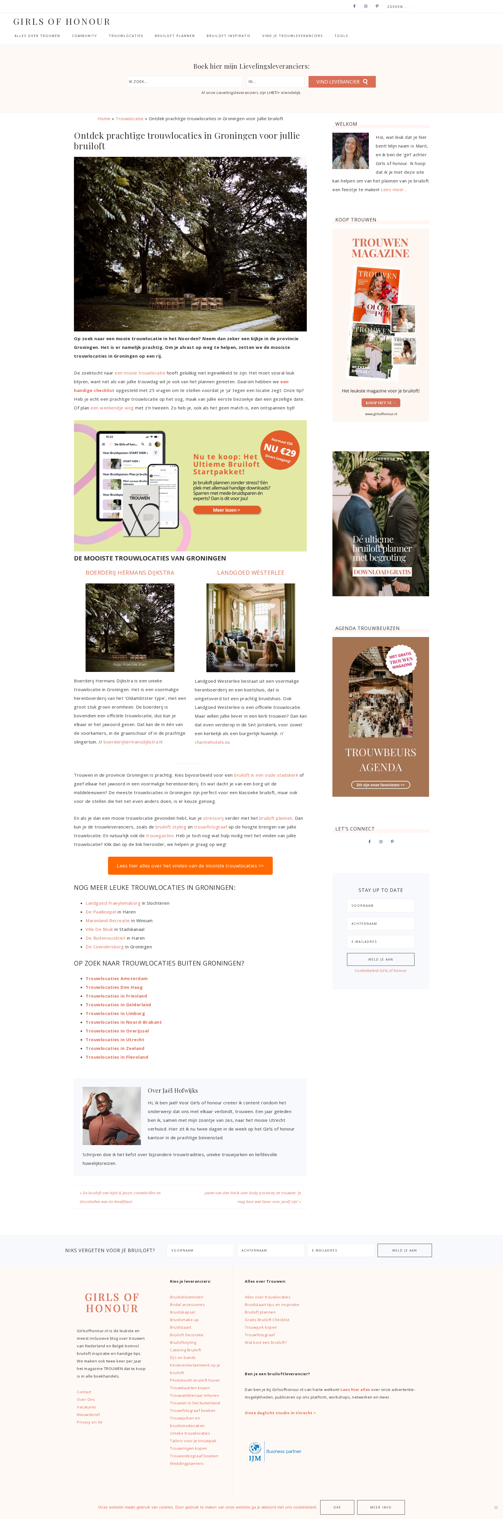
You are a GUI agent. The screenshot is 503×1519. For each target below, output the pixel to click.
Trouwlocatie (130, 118)
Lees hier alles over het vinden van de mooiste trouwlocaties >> (190, 866)
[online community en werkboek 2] (190, 550)
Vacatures (86, 1407)
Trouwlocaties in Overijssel (117, 1031)
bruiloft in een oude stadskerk (266, 775)
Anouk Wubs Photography (255, 664)
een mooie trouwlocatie (140, 373)
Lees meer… (394, 189)
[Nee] (496, 1507)
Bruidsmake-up (184, 1319)
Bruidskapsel (182, 1312)
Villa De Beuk (100, 929)
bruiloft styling (170, 827)
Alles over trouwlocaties (268, 1297)
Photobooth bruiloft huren (195, 1380)
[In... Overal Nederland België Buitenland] (275, 82)
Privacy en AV (90, 1422)
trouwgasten (159, 835)
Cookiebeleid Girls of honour (381, 970)
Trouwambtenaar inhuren (194, 1395)
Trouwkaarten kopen (190, 1387)
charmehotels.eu (212, 742)
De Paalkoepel (101, 912)
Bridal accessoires (187, 1304)
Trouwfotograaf (260, 1334)
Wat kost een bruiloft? (266, 1342)
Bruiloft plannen (260, 1312)
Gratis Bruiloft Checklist (267, 1319)
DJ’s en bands (183, 1357)
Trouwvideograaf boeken (194, 1455)
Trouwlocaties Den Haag (114, 987)
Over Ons (86, 1399)
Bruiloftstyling (183, 1342)
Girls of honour (62, 21)
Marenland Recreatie (108, 920)
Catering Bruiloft (185, 1350)
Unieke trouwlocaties (190, 1433)
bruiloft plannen (276, 818)
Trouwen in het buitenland (195, 1403)
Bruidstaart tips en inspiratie (272, 1304)
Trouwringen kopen (188, 1448)
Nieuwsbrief (88, 1414)
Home (104, 118)
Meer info (381, 1507)
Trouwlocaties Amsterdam (117, 978)
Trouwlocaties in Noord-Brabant (124, 1022)
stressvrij (213, 818)
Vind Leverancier (337, 82)
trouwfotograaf (210, 827)
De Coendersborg (105, 947)
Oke (337, 1507)
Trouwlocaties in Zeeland (115, 1048)
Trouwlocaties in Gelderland (118, 1004)
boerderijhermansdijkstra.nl (133, 742)
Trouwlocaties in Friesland (116, 996)
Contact (84, 1391)
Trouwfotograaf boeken (193, 1410)
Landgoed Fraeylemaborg (113, 903)
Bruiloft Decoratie (186, 1334)
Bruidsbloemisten (186, 1297)
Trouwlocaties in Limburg (115, 1013)
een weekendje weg (112, 408)
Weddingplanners (187, 1463)
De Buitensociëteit (105, 938)
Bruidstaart (181, 1327)
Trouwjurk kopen (261, 1327)
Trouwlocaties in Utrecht (115, 1039)
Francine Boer (135, 664)
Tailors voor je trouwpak (193, 1440)
